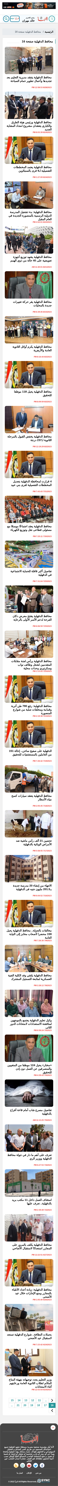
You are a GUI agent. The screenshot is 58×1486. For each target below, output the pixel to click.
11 (39, 1400)
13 (25, 1400)
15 (12, 1400)
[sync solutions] (43, 1481)
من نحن (38, 1473)
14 (19, 1400)
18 (38, 1405)
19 (31, 1405)
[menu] (52, 19)
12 (32, 1400)
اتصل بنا (20, 1473)
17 (45, 1405)
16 (52, 1405)
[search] (6, 19)
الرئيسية (49, 31)
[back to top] (53, 1427)
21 (18, 1405)
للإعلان (29, 1473)
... (46, 1400)
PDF (13, 19)
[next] (52, 1410)
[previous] (52, 1400)
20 (25, 1405)
